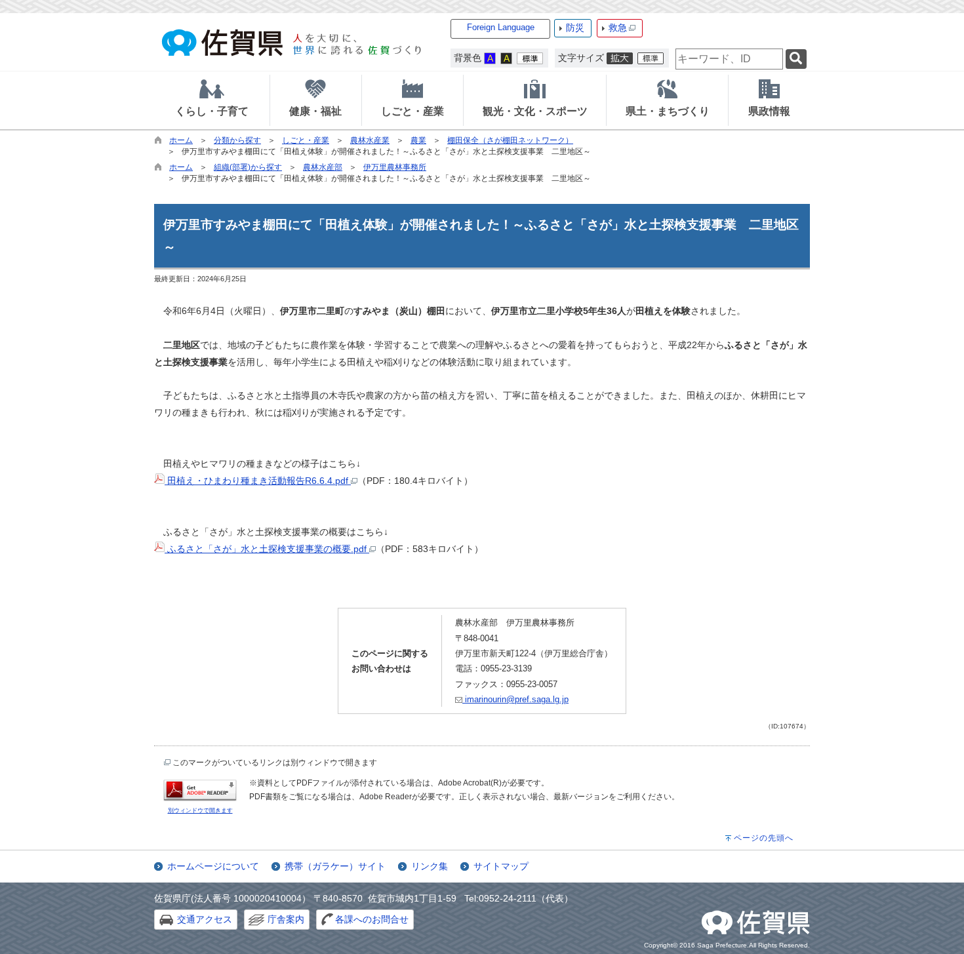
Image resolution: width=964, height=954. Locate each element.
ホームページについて (213, 866)
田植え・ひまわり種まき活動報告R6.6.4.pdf (258, 480)
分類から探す (237, 140)
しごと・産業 (305, 140)
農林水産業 (370, 140)
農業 (418, 140)
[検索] (796, 59)
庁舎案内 (286, 919)
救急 (618, 27)
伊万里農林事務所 (394, 167)
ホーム (181, 140)
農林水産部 (322, 167)
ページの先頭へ (763, 838)
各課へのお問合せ (372, 919)
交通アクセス (204, 919)
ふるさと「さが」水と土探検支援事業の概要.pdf (267, 549)
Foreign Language (500, 27)
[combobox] (729, 59)
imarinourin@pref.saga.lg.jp (515, 699)
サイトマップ (501, 866)
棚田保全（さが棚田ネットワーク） (510, 140)
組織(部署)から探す (248, 167)
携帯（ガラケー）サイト (335, 866)
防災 (575, 27)
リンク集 (429, 866)
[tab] (212, 100)
